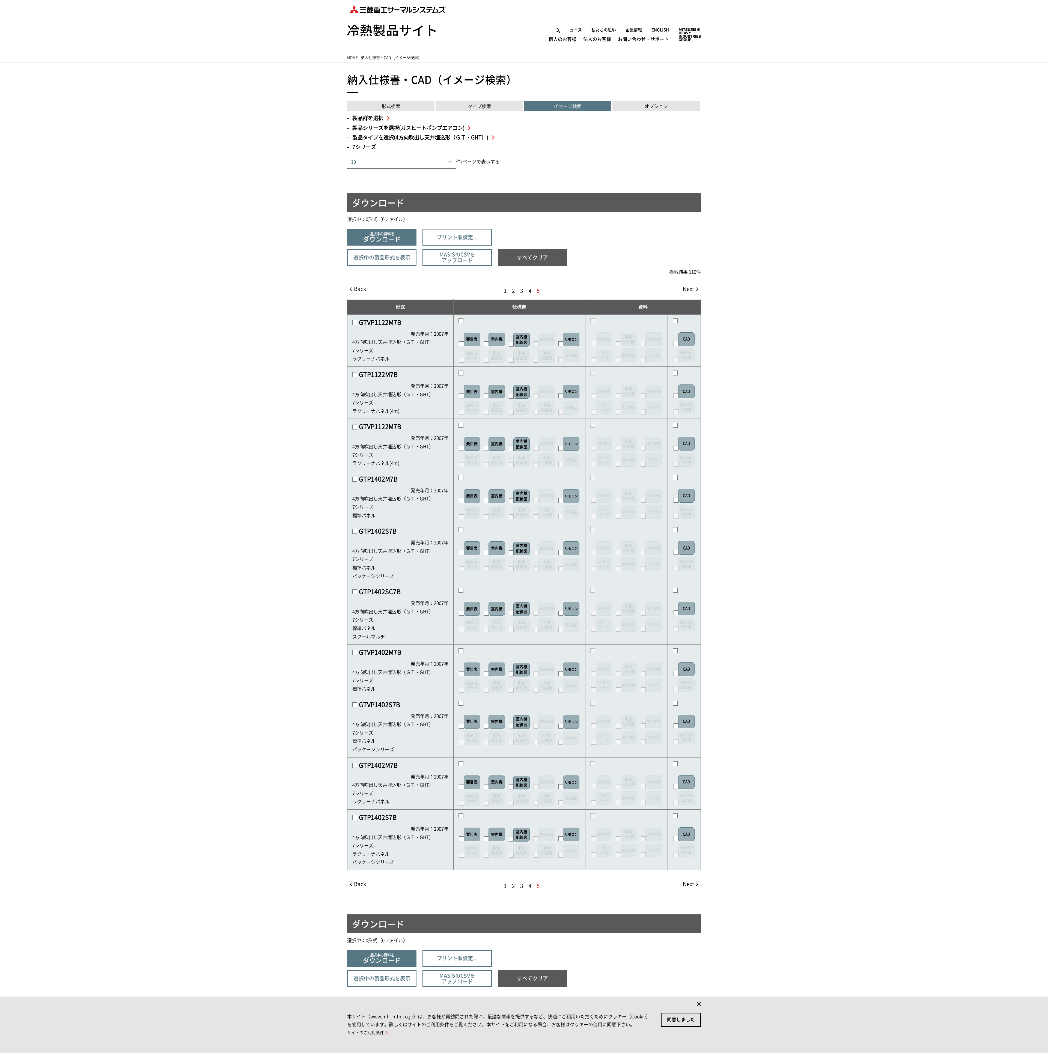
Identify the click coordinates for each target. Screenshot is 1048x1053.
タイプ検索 (479, 106)
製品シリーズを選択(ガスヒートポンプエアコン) (409, 127)
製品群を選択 (368, 118)
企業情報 (634, 30)
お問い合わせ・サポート (643, 39)
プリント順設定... (457, 237)
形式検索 (391, 106)
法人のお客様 (597, 39)
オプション (656, 106)
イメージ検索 (568, 106)
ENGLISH (660, 30)
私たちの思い (603, 30)
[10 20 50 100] (425, 162)
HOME (352, 57)
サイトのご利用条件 (365, 1033)
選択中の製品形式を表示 (381, 257)
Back (360, 288)
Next (688, 288)
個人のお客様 (562, 39)
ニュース (573, 30)
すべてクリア (532, 257)
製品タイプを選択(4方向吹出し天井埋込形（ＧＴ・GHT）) (420, 137)
